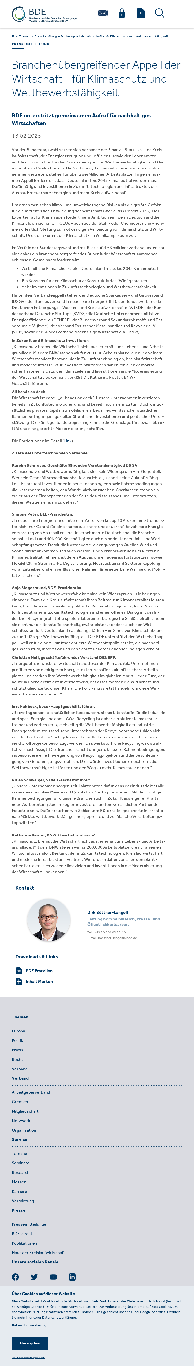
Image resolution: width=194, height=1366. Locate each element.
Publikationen (24, 1243)
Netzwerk (21, 1120)
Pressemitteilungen (30, 1224)
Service (19, 1139)
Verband (20, 1069)
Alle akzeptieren (30, 1343)
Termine (19, 1153)
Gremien (20, 1101)
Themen (25, 36)
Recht (17, 1059)
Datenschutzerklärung (29, 1325)
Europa (18, 1031)
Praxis (17, 1050)
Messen (19, 1181)
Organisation (24, 1130)
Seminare (21, 1163)
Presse (19, 1210)
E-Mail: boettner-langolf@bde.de (112, 938)
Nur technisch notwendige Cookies (28, 1357)
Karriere (19, 1191)
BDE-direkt (22, 1233)
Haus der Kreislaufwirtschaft (38, 1252)
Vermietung (23, 1200)
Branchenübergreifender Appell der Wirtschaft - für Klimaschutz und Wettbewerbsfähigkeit (101, 36)
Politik (17, 1040)
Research (21, 1172)
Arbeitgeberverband (31, 1092)
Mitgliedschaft (25, 1111)
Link (68, 440)
